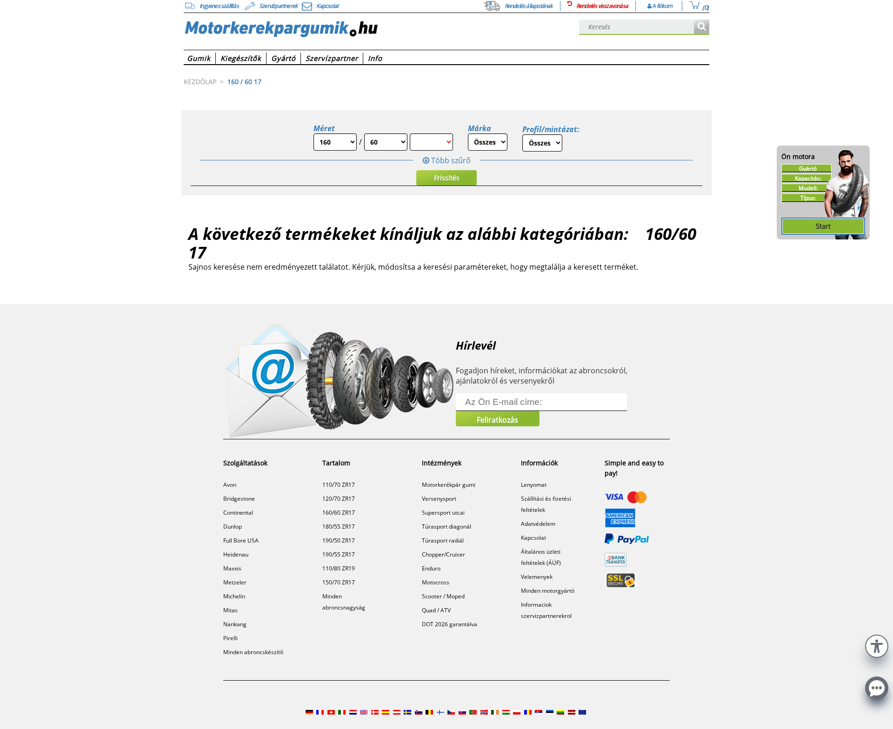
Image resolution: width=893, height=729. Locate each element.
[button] (876, 645)
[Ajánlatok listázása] (701, 27)
